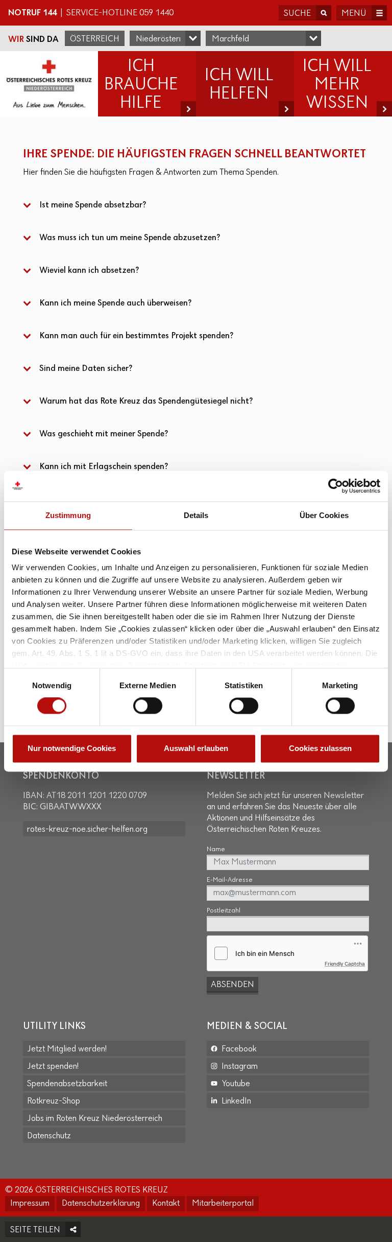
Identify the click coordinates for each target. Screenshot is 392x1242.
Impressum (30, 1203)
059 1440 (156, 13)
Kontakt (166, 1203)
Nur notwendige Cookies (72, 748)
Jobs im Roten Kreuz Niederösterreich (94, 1118)
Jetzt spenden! (53, 1066)
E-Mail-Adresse (230, 880)
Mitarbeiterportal (223, 1203)
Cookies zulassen (320, 748)
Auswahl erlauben (196, 748)
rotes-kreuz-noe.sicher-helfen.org (87, 829)
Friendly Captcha (345, 963)
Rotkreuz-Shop (53, 1101)
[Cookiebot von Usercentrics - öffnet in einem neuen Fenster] (335, 486)
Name (216, 849)
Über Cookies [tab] (324, 515)
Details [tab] (196, 515)
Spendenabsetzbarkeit (67, 1084)
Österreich (94, 39)
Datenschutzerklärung (101, 1203)
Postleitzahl (223, 911)
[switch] (147, 706)
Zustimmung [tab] (68, 515)
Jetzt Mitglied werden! (67, 1049)
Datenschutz (49, 1136)
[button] (196, 205)
